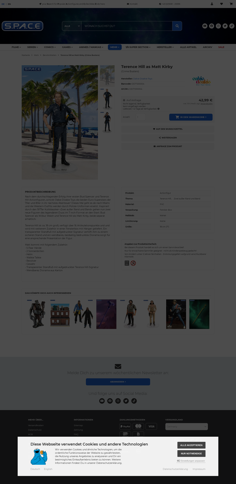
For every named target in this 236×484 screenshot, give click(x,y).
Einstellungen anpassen (192, 460)
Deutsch (35, 469)
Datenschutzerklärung (175, 469)
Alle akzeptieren (191, 445)
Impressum (199, 469)
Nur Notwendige (191, 453)
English (48, 469)
